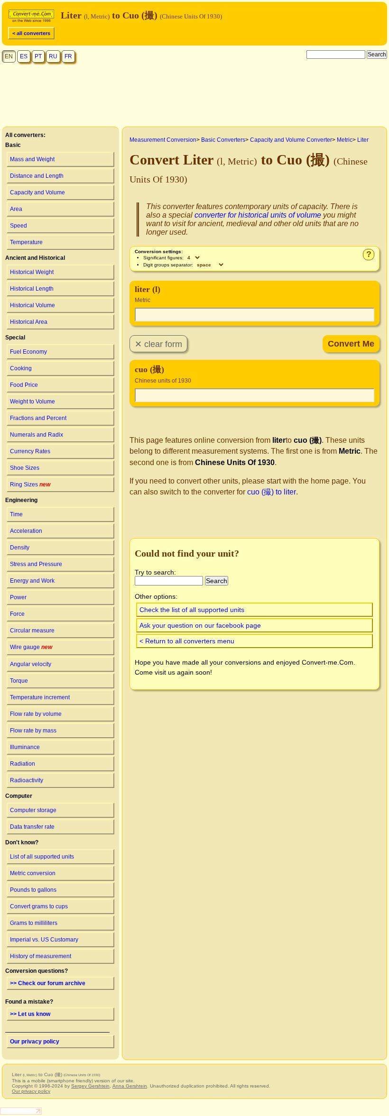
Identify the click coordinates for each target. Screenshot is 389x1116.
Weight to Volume (32, 401)
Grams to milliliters (33, 923)
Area (16, 209)
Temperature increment (40, 697)
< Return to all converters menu (186, 641)
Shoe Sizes (24, 468)
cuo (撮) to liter (271, 492)
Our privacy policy (34, 1041)
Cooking (21, 368)
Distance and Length (37, 176)
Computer (18, 796)
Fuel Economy (28, 351)
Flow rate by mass (33, 730)
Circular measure (32, 630)
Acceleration (26, 531)
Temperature (26, 242)
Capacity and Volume (37, 192)
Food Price (24, 385)
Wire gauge (31, 647)
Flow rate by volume (36, 714)
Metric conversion (33, 873)
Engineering (21, 500)
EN (9, 56)
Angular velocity (30, 664)
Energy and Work (32, 580)
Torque (19, 680)
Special (15, 337)
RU (53, 56)
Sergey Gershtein (90, 1086)
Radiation (22, 763)
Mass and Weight (32, 159)
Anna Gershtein (129, 1086)
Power (18, 597)
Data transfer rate (32, 826)
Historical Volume (32, 305)
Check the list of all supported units (191, 609)
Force (17, 614)
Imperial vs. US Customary (44, 939)
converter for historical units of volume (257, 215)
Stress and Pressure (36, 564)
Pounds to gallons (33, 890)
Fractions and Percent (38, 418)
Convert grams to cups (39, 906)
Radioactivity (26, 780)
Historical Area (28, 322)
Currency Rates (30, 451)
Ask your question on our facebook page (200, 625)
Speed (18, 225)
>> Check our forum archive (47, 983)
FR (68, 56)
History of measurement (40, 956)
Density (19, 547)
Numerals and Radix (36, 434)
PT (38, 56)
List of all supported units (42, 856)
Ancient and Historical (35, 258)
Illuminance (25, 747)
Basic (13, 145)
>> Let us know (30, 1014)
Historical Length (32, 288)
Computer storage (33, 810)
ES (24, 56)
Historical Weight (32, 272)
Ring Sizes (30, 484)
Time (16, 514)
